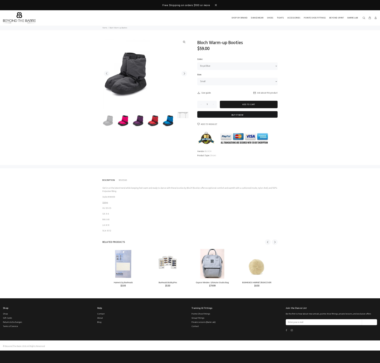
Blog (99, 322)
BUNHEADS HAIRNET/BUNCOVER (256, 282)
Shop (5, 314)
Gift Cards (7, 318)
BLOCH (208, 151)
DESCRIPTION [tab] (108, 180)
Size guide (206, 93)
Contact (101, 314)
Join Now (369, 322)
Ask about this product (267, 93)
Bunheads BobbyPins (168, 282)
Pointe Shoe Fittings (200, 314)
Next (184, 73)
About (100, 318)
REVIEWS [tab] (123, 180)
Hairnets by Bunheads (123, 282)
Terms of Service (10, 326)
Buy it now (237, 115)
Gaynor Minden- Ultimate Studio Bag (212, 282)
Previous (107, 73)
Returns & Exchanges (12, 322)
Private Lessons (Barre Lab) (203, 322)
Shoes (213, 155)
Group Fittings (197, 318)
